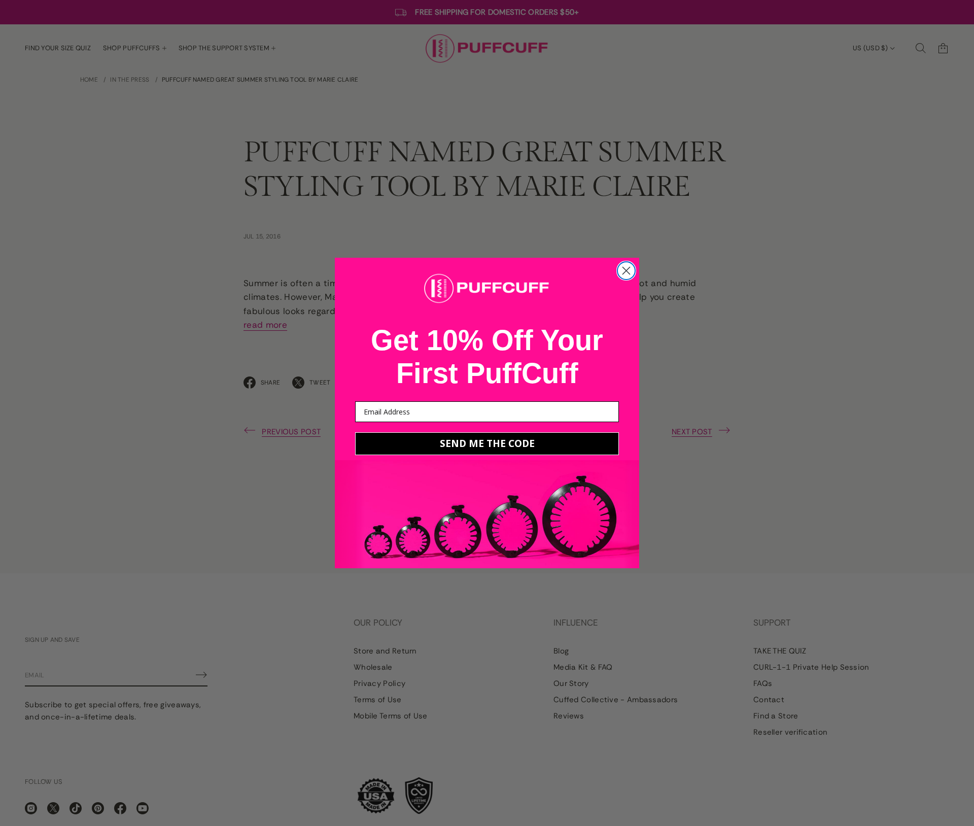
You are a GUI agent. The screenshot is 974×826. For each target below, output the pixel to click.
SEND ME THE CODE (487, 443)
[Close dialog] (626, 271)
